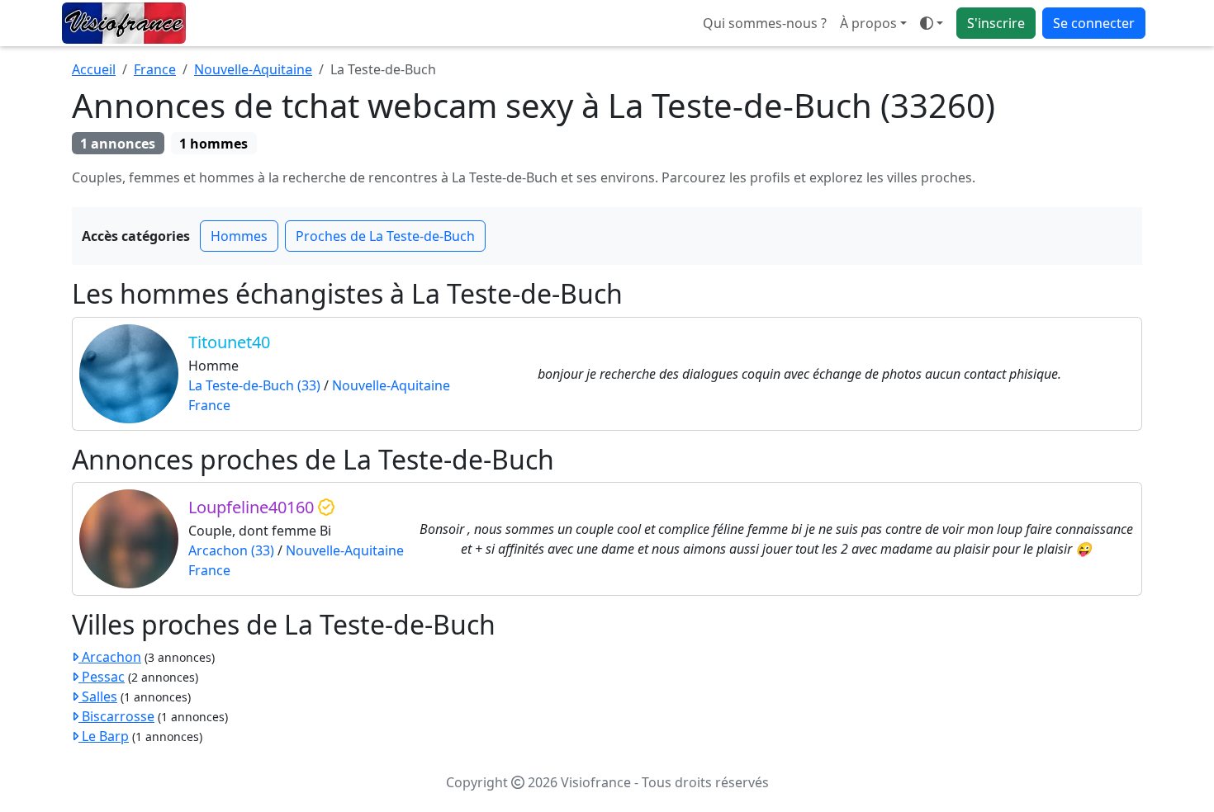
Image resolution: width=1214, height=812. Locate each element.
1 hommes (213, 144)
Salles (97, 696)
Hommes (239, 236)
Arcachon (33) (231, 550)
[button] (931, 23)
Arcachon (109, 657)
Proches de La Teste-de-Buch (385, 236)
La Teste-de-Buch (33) (254, 385)
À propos (868, 23)
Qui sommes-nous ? (765, 23)
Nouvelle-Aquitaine (253, 69)
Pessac (101, 677)
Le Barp (103, 736)
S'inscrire (996, 23)
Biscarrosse (116, 716)
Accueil (94, 69)
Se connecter (1094, 23)
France (155, 69)
